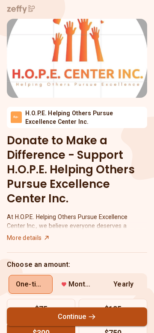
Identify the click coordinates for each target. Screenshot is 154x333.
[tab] (31, 284)
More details (24, 237)
